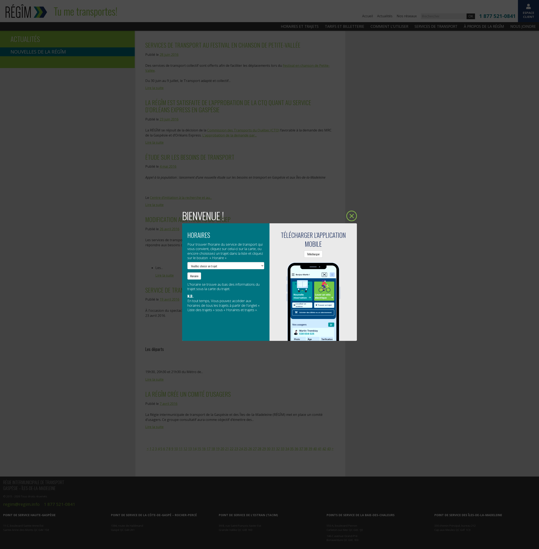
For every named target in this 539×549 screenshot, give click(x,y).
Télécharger (313, 254)
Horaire (194, 276)
